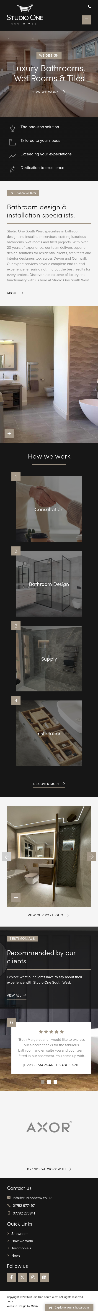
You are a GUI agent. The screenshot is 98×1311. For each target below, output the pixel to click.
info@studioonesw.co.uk (32, 1197)
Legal (10, 1301)
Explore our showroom (71, 1307)
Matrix (34, 1306)
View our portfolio (45, 915)
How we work (45, 91)
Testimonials (21, 1248)
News (15, 1255)
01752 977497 (24, 1205)
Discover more (46, 784)
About (12, 293)
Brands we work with (46, 1169)
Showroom (19, 1233)
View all (14, 996)
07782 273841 (24, 1213)
